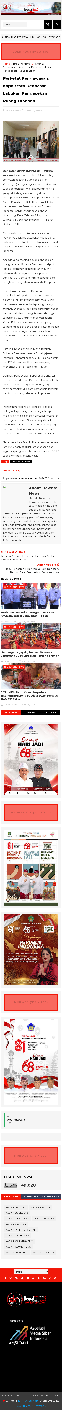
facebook (11, 712)
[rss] (38, 1278)
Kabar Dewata (43, 1218)
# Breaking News (20, 461)
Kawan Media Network (31, 1406)
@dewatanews (16, 1119)
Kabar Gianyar (16, 1224)
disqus (30, 712)
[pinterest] (22, 1278)
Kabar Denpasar (17, 1218)
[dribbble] (33, 1278)
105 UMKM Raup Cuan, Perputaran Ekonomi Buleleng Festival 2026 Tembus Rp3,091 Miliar (29, 696)
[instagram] (50, 1278)
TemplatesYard (28, 1401)
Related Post (11, 578)
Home (6, 63)
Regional (11, 1196)
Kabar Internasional (21, 1230)
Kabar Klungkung (18, 1246)
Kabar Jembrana (17, 1235)
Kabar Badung (16, 1207)
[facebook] (5, 1278)
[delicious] (55, 1278)
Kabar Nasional (17, 1252)
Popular (31, 1196)
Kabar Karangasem (19, 1241)
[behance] (44, 1278)
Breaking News (21, 63)
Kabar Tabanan (44, 1252)
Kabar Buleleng (17, 1213)
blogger (50, 712)
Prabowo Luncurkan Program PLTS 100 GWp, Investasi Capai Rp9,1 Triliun (28, 614)
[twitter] (11, 1278)
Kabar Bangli (40, 1207)
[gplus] (16, 1278)
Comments (51, 1196)
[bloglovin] (28, 1278)
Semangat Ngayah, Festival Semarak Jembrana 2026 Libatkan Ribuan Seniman (30, 654)
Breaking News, (33, 110)
